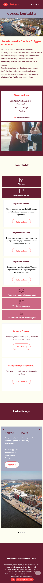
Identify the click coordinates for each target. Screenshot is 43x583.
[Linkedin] (38, 4)
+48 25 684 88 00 (23, 117)
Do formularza (21, 222)
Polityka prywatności (24, 580)
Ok (13, 580)
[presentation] (3, 428)
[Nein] (38, 573)
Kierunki (12, 464)
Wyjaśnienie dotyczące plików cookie (21, 558)
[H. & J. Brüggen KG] (14, 4)
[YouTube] (36, 4)
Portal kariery (21, 346)
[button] (18, 532)
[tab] (21, 181)
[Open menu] (5, 4)
